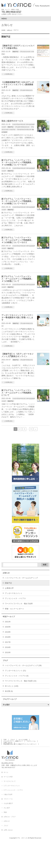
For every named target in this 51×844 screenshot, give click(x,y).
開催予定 (15, 51)
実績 (5, 812)
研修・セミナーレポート (14, 609)
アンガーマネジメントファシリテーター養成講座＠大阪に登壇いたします (17, 317)
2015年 (8, 652)
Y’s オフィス (22, 838)
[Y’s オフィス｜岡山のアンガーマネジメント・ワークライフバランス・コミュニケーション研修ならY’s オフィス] (25, 4)
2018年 (8, 637)
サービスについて (10, 781)
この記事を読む (8, 74)
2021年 (8, 622)
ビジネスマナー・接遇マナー (13, 741)
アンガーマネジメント (22, 127)
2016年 (8, 647)
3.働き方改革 (8, 794)
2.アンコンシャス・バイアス (13, 790)
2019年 (8, 632)
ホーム (6, 772)
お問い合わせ (7, 743)
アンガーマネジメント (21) (15, 671)
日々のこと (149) (11, 686)
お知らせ (7, 821)
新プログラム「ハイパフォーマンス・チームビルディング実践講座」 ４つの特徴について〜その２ (17, 240)
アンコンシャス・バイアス (15, 598)
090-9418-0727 (13, 11)
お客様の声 (9, 588)
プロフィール (31, 741)
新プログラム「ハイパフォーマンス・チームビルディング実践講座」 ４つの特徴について (17, 278)
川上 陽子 (7, 808)
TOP (4, 740)
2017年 (8, 642)
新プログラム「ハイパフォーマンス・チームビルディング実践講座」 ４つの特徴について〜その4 (17, 162)
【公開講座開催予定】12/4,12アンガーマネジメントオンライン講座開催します (17, 84)
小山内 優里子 (8, 803)
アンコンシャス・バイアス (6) (16, 676)
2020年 (8, 627)
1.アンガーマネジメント (12, 786)
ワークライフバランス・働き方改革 (19, 604)
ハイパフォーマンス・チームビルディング (21, 578)
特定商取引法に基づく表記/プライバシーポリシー (20, 744)
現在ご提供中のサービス (12, 121)
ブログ (12, 740)
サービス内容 (23, 740)
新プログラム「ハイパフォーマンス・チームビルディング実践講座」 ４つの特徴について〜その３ (17, 201)
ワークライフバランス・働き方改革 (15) (20, 681)
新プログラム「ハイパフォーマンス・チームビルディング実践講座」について (17, 392)
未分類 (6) (9, 691)
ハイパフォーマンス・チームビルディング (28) (23, 665)
